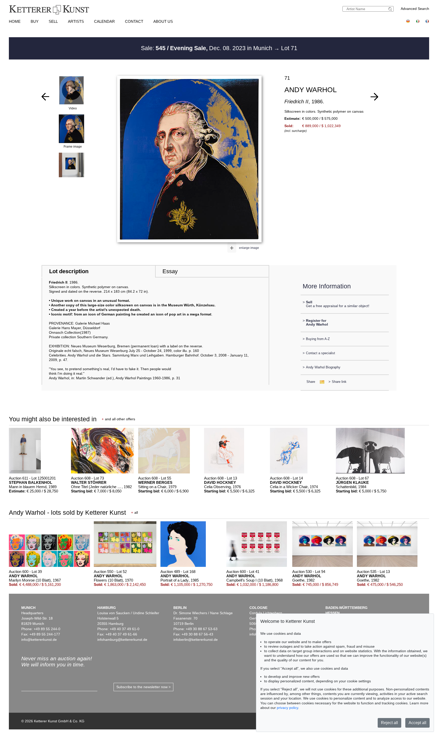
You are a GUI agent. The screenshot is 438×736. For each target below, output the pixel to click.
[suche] (391, 9)
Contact (134, 21)
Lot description (68, 271)
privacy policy (287, 708)
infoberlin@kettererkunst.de (195, 640)
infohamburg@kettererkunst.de (122, 640)
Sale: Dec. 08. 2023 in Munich (207, 48)
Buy (35, 21)
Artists (76, 21)
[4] (374, 97)
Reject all (389, 723)
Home (15, 21)
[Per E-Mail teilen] (320, 382)
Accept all (417, 723)
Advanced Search (415, 9)
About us (163, 21)
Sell (53, 21)
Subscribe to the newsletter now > (143, 687)
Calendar (104, 21)
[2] (45, 97)
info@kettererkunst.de (39, 640)
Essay (170, 271)
